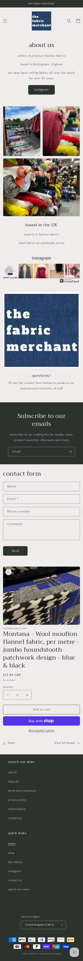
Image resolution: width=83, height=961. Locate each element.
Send (15, 551)
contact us (15, 818)
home (12, 843)
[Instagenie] (69, 282)
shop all (13, 781)
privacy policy (17, 800)
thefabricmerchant (36, 954)
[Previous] (9, 271)
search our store (19, 889)
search (12, 772)
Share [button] (11, 743)
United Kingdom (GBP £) (39, 924)
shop (11, 853)
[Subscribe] (70, 451)
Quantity (8, 687)
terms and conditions (22, 790)
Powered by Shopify (53, 954)
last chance (15, 862)
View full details (64, 743)
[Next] (74, 271)
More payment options (42, 730)
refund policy (17, 809)
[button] (5, 20)
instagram (41, 89)
